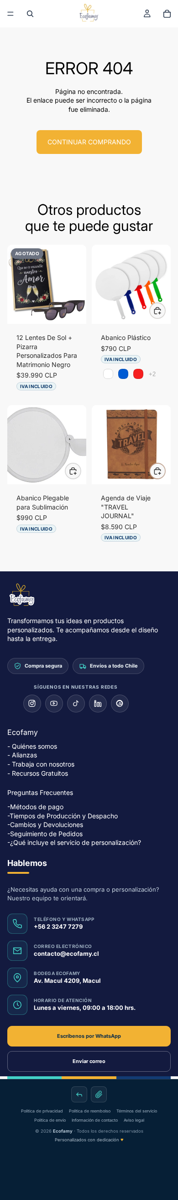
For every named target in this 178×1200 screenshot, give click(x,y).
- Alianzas (22, 755)
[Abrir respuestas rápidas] (79, 1094)
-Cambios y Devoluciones (45, 825)
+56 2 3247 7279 (58, 926)
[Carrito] (167, 14)
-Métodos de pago (35, 807)
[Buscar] (30, 14)
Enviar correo (89, 1061)
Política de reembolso (89, 1110)
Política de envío (50, 1120)
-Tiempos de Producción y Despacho (62, 816)
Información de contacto (95, 1120)
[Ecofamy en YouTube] (54, 703)
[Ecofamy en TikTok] (76, 703)
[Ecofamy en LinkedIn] (98, 703)
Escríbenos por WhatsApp (89, 1036)
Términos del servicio (136, 1110)
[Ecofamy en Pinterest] (120, 703)
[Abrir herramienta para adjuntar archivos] (99, 1094)
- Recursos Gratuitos (37, 773)
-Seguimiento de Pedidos (45, 834)
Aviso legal (134, 1120)
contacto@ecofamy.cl (66, 953)
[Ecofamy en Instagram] (32, 703)
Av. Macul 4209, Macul (67, 980)
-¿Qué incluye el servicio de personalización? (74, 843)
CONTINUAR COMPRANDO (89, 142)
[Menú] (10, 14)
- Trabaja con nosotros (40, 764)
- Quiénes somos (32, 746)
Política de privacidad (42, 1110)
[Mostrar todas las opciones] (152, 374)
